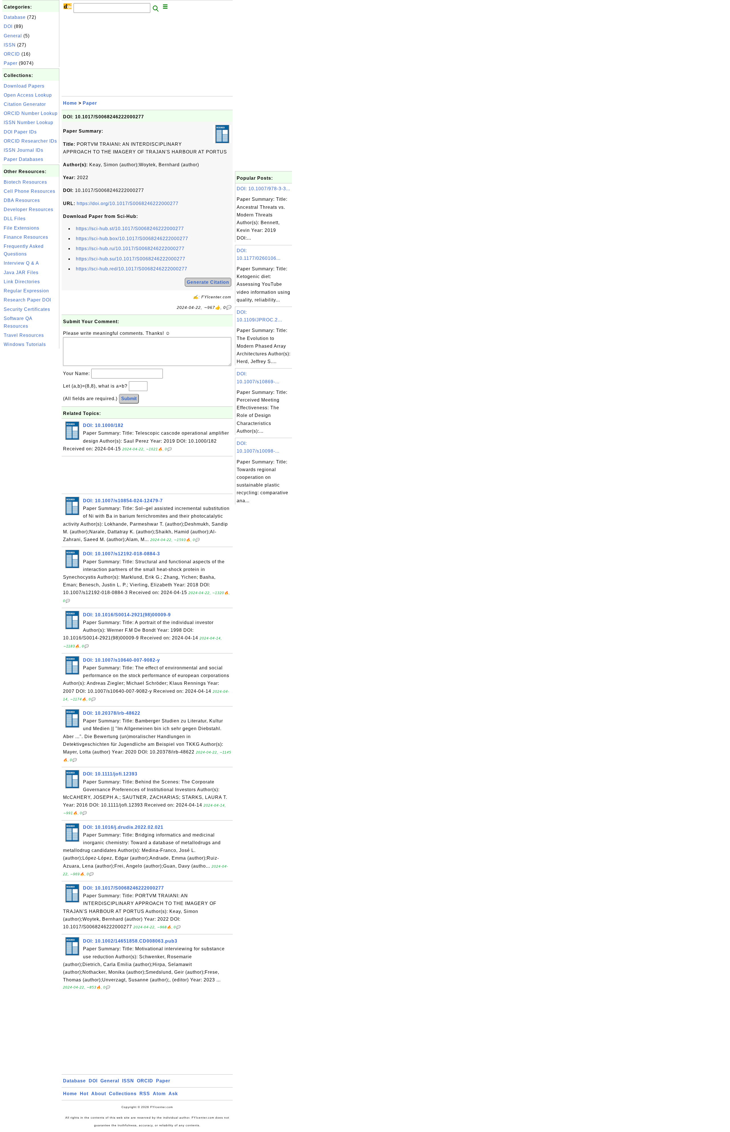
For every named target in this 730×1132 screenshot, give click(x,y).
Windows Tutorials (25, 344)
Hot (84, 1093)
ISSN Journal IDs (23, 150)
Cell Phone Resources (29, 191)
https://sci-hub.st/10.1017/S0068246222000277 (130, 228)
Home (70, 103)
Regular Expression (26, 290)
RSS (144, 1093)
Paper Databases (23, 159)
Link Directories (22, 281)
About (98, 1093)
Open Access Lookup (28, 95)
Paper (10, 63)
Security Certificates (27, 309)
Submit (129, 398)
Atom (159, 1093)
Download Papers (24, 86)
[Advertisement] (30, 435)
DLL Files (15, 218)
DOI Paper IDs (20, 131)
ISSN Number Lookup (28, 122)
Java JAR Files (21, 272)
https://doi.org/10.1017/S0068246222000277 (128, 203)
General (13, 35)
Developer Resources (28, 209)
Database (15, 17)
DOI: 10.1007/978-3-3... (263, 188)
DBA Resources (22, 200)
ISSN (10, 44)
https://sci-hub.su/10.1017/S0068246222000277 (130, 258)
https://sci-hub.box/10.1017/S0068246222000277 (132, 238)
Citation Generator (25, 104)
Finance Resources (26, 237)
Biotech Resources (25, 182)
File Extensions (21, 228)
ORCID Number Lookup (31, 113)
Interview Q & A (21, 263)
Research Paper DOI (27, 299)
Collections (123, 1093)
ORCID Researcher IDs (30, 141)
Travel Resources (24, 335)
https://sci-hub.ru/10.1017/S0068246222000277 (130, 248)
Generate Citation (208, 282)
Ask (173, 1093)
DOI (8, 26)
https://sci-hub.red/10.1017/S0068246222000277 (131, 268)
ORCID (12, 54)
